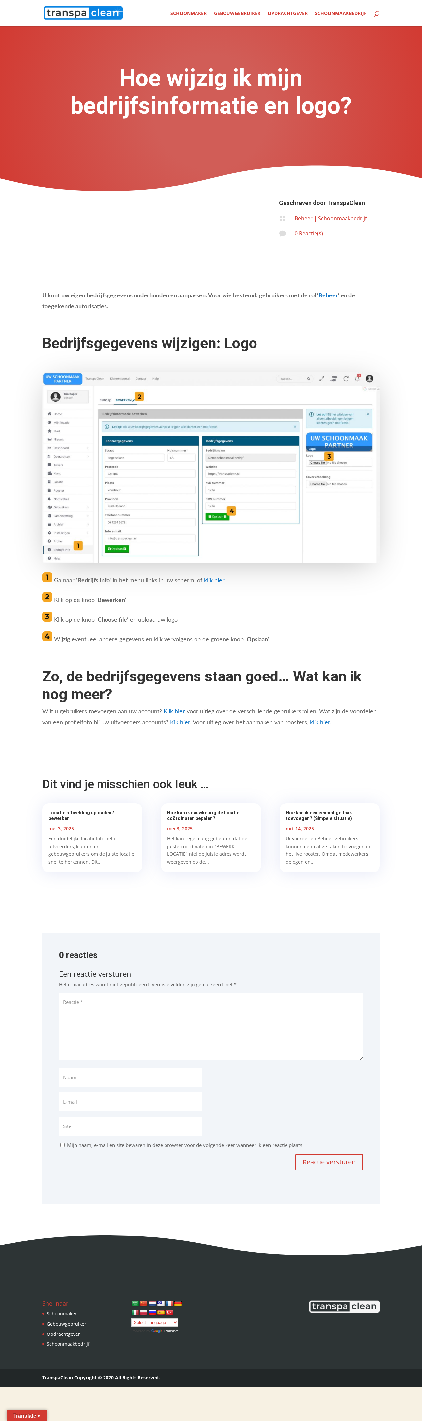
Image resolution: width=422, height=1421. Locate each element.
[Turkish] (169, 1312)
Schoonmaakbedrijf (341, 13)
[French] (169, 1303)
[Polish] (144, 1312)
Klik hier (174, 712)
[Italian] (135, 1312)
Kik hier (180, 723)
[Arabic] (135, 1303)
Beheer (304, 218)
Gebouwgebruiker (237, 13)
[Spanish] (161, 1312)
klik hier (214, 581)
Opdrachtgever (288, 13)
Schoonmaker (188, 13)
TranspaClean (346, 202)
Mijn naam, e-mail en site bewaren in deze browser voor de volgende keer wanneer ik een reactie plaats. (185, 1145)
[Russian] (152, 1312)
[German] (178, 1303)
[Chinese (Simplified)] (144, 1303)
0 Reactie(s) (309, 233)
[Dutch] (152, 1303)
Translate (171, 1331)
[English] (161, 1303)
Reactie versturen (329, 1162)
